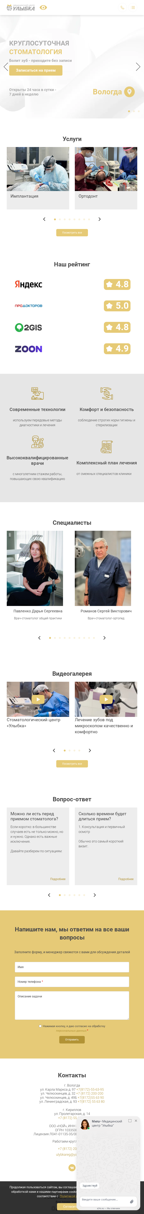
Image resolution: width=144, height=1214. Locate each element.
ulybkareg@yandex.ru (72, 1154)
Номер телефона (29, 981)
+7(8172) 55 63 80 (91, 1101)
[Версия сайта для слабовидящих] (43, 7)
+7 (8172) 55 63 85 (72, 1118)
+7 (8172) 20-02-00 (72, 1149)
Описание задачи (30, 996)
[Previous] (7, 67)
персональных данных (71, 1030)
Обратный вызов (122, 7)
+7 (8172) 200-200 (89, 1093)
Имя (21, 967)
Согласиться (72, 1206)
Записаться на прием (36, 70)
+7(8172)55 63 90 (91, 1098)
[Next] (137, 67)
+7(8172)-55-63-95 (90, 1089)
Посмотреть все (72, 232)
